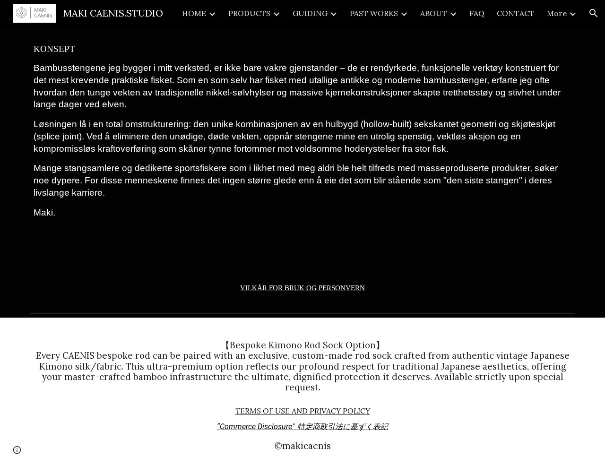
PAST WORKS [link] (374, 13)
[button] (593, 13)
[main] (302, 142)
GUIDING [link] (310, 13)
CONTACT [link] (516, 13)
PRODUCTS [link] (249, 13)
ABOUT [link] (433, 13)
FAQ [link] (476, 13)
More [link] (557, 13)
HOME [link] (194, 13)
